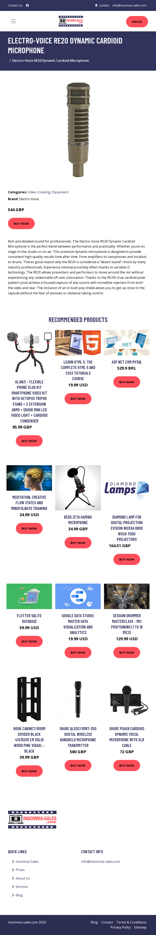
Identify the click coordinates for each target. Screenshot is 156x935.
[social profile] (27, 5)
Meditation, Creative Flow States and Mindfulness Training (29, 503)
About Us (23, 878)
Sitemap (140, 927)
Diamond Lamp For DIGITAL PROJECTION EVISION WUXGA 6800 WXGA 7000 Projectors (127, 528)
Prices (137, 22)
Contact (107, 922)
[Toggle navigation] (13, 21)
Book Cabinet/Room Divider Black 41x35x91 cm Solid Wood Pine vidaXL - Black (29, 739)
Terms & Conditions (131, 922)
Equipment (60, 192)
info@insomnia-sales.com (129, 5)
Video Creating (39, 192)
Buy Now (21, 223)
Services (22, 886)
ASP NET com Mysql (127, 361)
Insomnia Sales (27, 861)
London (104, 5)
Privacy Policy (120, 927)
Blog (19, 895)
